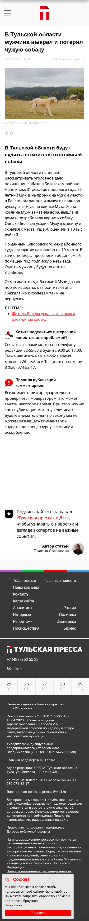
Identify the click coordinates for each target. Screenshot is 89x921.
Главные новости (60, 581)
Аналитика (22, 608)
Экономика (66, 621)
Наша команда (26, 587)
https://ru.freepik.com (31, 123)
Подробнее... (15, 905)
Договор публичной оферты (28, 831)
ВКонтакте (15, 669)
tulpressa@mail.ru (52, 792)
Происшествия (26, 628)
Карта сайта (23, 601)
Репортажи (23, 621)
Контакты (21, 594)
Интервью (22, 615)
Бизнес (69, 628)
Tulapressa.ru (24, 581)
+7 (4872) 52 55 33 (22, 660)
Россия (69, 608)
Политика (67, 615)
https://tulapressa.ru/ (22, 708)
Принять (38, 913)
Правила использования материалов (35, 827)
